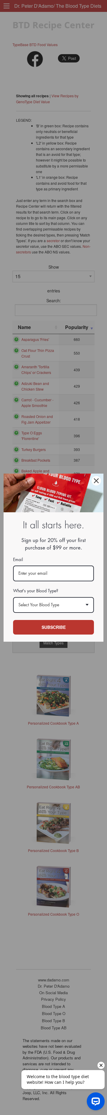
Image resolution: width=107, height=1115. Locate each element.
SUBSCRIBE (54, 627)
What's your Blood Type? (35, 591)
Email (18, 560)
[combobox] (53, 605)
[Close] (96, 481)
